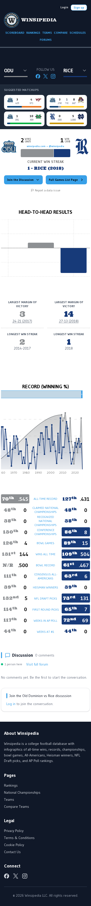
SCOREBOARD (14, 32)
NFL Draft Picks (45, 598)
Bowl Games (45, 543)
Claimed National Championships (45, 510)
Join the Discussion (20, 180)
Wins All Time (45, 554)
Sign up (79, 7)
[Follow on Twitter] (45, 76)
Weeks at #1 (45, 632)
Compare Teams (16, 806)
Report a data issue (47, 190)
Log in (10, 704)
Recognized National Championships (45, 521)
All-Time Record (45, 499)
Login (64, 7)
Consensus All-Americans (45, 576)
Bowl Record (45, 565)
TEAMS (47, 32)
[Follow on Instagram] (53, 76)
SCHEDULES (78, 32)
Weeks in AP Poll (45, 620)
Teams (9, 799)
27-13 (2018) (69, 321)
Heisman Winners (45, 587)
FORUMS (46, 40)
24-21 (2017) (22, 321)
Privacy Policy (14, 830)
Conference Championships (45, 532)
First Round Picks (45, 609)
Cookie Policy (14, 845)
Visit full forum (37, 664)
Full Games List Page (63, 180)
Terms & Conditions (19, 837)
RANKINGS (33, 32)
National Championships (22, 792)
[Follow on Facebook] (38, 76)
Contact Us (12, 852)
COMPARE (60, 32)
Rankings (11, 785)
